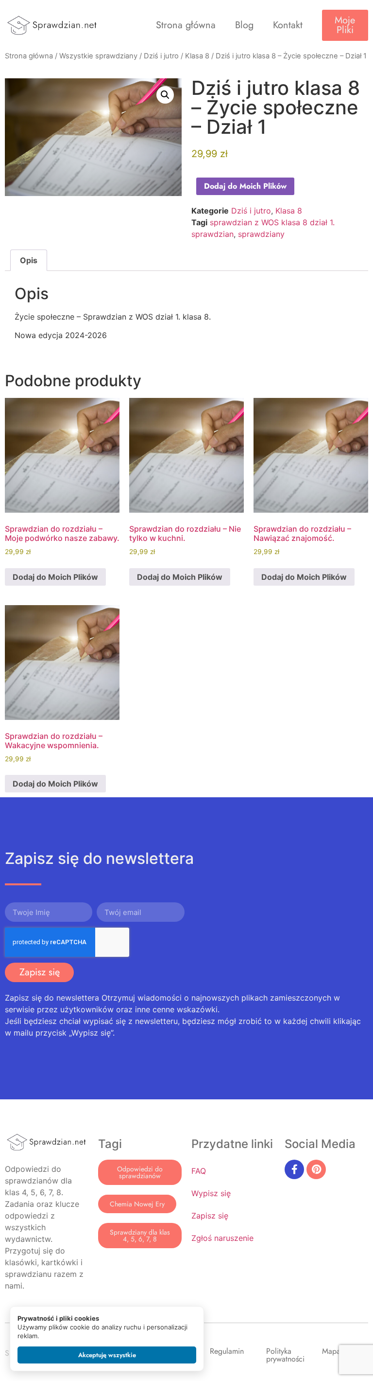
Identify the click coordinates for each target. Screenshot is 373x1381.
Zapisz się (209, 1215)
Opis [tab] (28, 260)
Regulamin (227, 1351)
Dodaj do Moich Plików (245, 186)
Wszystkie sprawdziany (98, 56)
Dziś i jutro (161, 56)
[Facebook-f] (294, 1169)
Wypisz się (211, 1193)
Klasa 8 (197, 56)
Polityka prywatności (285, 1354)
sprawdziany (261, 234)
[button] (165, 95)
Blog (244, 25)
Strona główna (186, 25)
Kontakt (288, 25)
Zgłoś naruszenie (222, 1238)
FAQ (198, 1171)
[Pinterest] (316, 1169)
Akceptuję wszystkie (107, 1355)
